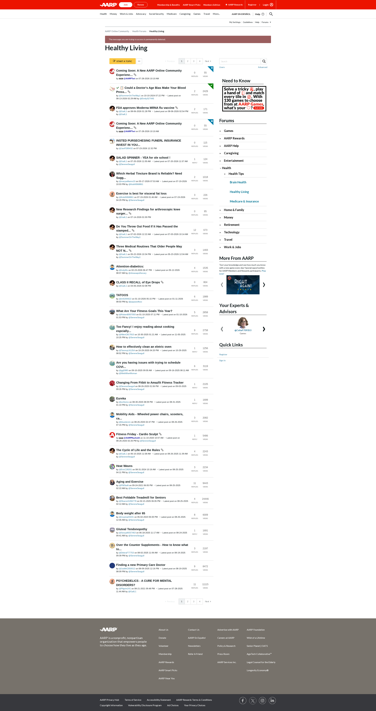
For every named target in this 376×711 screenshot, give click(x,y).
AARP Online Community (117, 31)
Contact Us (193, 629)
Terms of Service (133, 699)
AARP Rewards (234, 138)
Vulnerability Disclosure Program (145, 705)
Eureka (121, 398)
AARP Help (231, 145)
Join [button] (126, 4)
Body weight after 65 (130, 513)
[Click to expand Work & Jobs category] (221, 247)
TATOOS (122, 295)
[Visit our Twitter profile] (252, 700)
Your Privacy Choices (194, 705)
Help (257, 22)
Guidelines (248, 22)
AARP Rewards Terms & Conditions (194, 699)
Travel (228, 239)
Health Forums (139, 31)
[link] (170, 61)
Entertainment (234, 160)
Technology (232, 232)
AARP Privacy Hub (109, 699)
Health (226, 168)
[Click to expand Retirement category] (221, 225)
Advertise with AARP (228, 629)
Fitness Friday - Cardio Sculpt (137, 434)
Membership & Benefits (168, 5)
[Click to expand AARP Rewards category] (221, 138)
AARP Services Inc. (226, 662)
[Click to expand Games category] (221, 131)
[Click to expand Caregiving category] (221, 153)
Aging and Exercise (129, 481)
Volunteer (163, 645)
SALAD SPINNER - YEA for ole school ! (143, 157)
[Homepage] (109, 4)
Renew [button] (140, 4)
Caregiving (231, 153)
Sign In (222, 360)
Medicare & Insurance (244, 201)
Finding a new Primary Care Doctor (140, 564)
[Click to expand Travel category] (221, 240)
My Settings (235, 22)
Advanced (262, 67)
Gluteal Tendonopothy (131, 529)
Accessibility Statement (159, 699)
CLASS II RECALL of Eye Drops (138, 282)
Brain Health (238, 182)
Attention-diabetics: (130, 266)
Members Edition (211, 5)
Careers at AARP (225, 637)
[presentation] (222, 283)
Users (222, 67)
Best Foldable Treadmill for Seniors (141, 497)
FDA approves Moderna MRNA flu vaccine (145, 107)
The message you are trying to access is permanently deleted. (137, 39)
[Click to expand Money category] (221, 217)
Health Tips (236, 173)
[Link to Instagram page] (262, 700)
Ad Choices (173, 705)
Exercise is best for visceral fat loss (141, 193)
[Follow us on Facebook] (243, 700)
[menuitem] (103, 15)
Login (266, 4)
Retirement (232, 224)
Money (228, 217)
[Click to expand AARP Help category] (221, 146)
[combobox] (243, 61)
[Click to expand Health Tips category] (226, 174)
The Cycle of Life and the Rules (138, 450)
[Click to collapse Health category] (220, 168)
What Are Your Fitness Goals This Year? (144, 311)
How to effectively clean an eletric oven (143, 346)
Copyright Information (111, 705)
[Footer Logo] (123, 629)
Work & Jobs (232, 247)
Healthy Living (239, 191)
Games (228, 130)
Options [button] (139, 61)
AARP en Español (241, 14)
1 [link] (181, 61)
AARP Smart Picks (191, 5)
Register (252, 4)
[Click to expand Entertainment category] (221, 161)
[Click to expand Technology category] (221, 232)
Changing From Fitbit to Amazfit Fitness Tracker (150, 382)
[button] (271, 14)
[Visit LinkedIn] (272, 700)
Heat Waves (124, 466)
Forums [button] (265, 22)
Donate (162, 637)
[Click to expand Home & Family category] (221, 210)
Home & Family (234, 210)
